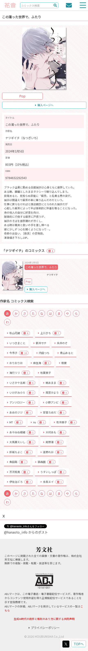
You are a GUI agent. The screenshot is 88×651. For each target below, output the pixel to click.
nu (38, 422)
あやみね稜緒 (21, 432)
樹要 (64, 363)
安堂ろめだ (53, 412)
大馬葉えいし (21, 442)
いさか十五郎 (21, 383)
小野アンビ (56, 402)
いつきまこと (17, 343)
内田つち (44, 353)
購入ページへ (45, 105)
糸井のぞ (62, 343)
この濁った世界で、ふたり (41, 267)
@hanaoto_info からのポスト (26, 532)
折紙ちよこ (20, 452)
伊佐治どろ (20, 482)
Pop (22, 95)
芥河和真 (18, 472)
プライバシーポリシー (45, 627)
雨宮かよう (56, 392)
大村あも (55, 432)
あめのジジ (20, 412)
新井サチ (41, 343)
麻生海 (41, 363)
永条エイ (52, 482)
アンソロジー (21, 402)
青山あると (66, 353)
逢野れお (52, 452)
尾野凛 (54, 442)
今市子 (18, 353)
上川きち (49, 333)
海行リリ (18, 373)
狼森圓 (46, 462)
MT (15, 422)
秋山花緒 (18, 333)
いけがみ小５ (21, 392)
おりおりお (16, 363)
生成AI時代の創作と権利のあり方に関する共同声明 (44, 619)
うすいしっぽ (52, 472)
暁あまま (55, 383)
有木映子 (65, 422)
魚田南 (17, 462)
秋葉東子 (45, 373)
